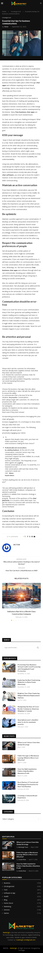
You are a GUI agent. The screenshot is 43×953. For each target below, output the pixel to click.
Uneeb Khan (22, 859)
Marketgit (6, 932)
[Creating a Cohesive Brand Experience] (8, 799)
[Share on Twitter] (30, 536)
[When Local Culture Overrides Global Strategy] (8, 745)
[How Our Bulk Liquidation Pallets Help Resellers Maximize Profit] (8, 772)
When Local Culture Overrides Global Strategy (29, 743)
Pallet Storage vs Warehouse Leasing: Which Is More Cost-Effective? (28, 758)
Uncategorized (16, 11)
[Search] (41, 3)
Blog (22, 900)
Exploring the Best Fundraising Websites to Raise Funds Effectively (29, 682)
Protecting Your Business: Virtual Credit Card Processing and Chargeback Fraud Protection (29, 668)
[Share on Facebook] (27, 536)
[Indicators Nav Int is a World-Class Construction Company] (21, 595)
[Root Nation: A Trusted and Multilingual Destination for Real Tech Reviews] (8, 785)
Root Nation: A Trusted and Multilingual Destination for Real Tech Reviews (28, 784)
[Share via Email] (34, 536)
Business (22, 883)
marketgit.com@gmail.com (25, 940)
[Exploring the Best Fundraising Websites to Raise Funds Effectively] (8, 683)
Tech (22, 890)
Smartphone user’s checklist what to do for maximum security (28, 722)
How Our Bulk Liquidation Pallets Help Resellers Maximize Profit (27, 771)
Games (22, 913)
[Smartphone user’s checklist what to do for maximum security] (8, 723)
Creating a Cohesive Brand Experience (27, 797)
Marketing (22, 906)
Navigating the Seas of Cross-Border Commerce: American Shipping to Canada (28, 709)
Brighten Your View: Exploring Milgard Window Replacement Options (29, 695)
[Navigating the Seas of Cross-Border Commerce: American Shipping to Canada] (8, 710)
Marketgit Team (23, 847)
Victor (6, 27)
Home (4, 11)
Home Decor (22, 903)
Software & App (22, 893)
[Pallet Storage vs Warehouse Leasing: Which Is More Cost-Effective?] (8, 759)
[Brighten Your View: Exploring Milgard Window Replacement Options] (8, 696)
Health (22, 896)
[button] (4, 602)
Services (22, 910)
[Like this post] (25, 536)
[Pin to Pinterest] (32, 536)
